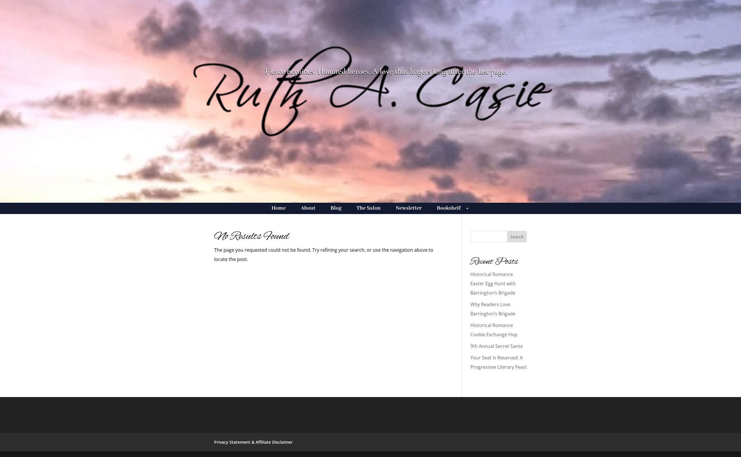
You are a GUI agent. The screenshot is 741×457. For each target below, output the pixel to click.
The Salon (369, 209)
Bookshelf (449, 209)
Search (517, 237)
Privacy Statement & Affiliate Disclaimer (253, 442)
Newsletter (409, 209)
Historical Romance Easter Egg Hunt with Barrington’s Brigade (493, 283)
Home (279, 209)
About (308, 209)
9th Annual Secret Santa (496, 346)
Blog (336, 209)
